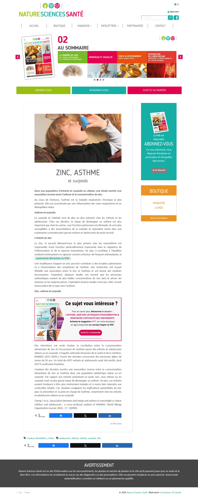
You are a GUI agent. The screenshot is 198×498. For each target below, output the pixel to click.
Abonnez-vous (43, 90)
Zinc (99, 438)
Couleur (30, 438)
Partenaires (135, 25)
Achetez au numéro (154, 90)
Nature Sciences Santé (137, 492)
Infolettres (109, 25)
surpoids (92, 438)
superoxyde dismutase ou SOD (52, 258)
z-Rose (51, 438)
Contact (160, 25)
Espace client (174, 12)
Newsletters (41, 438)
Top (20, 492)
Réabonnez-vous (99, 90)
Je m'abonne (159, 170)
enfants (83, 438)
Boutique (59, 25)
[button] (18, 57)
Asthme (75, 438)
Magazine (84, 25)
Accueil (34, 25)
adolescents (64, 438)
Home (27, 492)
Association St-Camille (170, 492)
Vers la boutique (158, 218)
